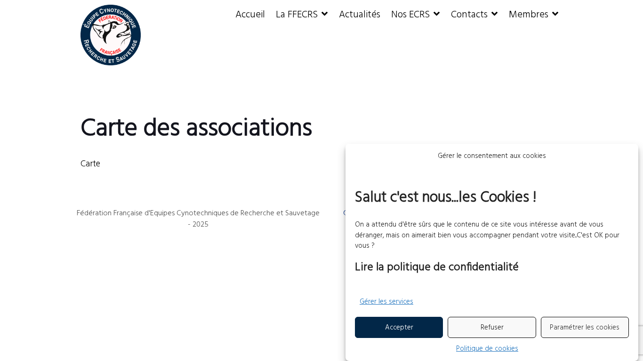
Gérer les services (386, 301)
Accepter (399, 327)
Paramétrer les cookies (584, 327)
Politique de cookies (487, 348)
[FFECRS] (110, 35)
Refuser (492, 327)
